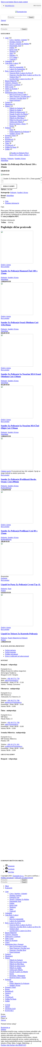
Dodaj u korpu (9, 186)
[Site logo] (21, 12)
